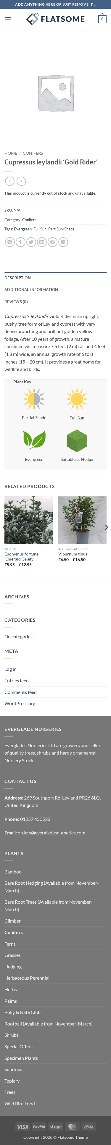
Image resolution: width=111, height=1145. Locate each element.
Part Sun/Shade (61, 229)
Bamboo (13, 871)
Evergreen (23, 229)
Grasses (12, 955)
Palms (10, 1001)
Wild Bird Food (19, 1103)
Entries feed (16, 680)
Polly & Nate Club (22, 1012)
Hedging (13, 966)
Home (10, 153)
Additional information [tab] (31, 289)
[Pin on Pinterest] (52, 242)
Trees (9, 1092)
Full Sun (39, 229)
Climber (12, 920)
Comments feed (20, 692)
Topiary (12, 1080)
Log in (10, 669)
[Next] (106, 539)
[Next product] (9, 181)
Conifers (33, 153)
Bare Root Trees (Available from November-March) (48, 905)
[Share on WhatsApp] (10, 242)
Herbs (10, 989)
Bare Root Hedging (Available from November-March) (51, 886)
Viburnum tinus (72, 554)
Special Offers (18, 1046)
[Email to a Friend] (42, 242)
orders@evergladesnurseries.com (51, 832)
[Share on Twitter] (31, 242)
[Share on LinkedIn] (63, 242)
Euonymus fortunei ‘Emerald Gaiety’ (22, 557)
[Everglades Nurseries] (55, 19)
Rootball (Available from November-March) (48, 1023)
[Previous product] (21, 181)
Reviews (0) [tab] (16, 301)
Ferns (10, 944)
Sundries (13, 1069)
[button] (8, 19)
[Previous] (4, 539)
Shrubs (11, 1035)
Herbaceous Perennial (26, 978)
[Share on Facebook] (20, 242)
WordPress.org (19, 703)
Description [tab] (17, 277)
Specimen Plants (21, 1058)
